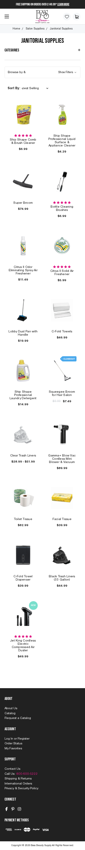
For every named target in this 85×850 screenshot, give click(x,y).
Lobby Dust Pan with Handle (22, 333)
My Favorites (13, 748)
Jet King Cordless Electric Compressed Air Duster (23, 645)
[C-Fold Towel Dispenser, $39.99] (23, 555)
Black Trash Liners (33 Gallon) (62, 578)
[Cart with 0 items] (76, 16)
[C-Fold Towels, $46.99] (62, 310)
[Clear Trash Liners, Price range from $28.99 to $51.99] (23, 434)
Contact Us (12, 769)
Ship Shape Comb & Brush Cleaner (23, 141)
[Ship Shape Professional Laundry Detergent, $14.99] (23, 370)
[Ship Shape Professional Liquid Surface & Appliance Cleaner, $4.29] (62, 114)
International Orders (18, 783)
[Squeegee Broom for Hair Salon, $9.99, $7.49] (62, 370)
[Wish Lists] (67, 16)
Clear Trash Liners (23, 455)
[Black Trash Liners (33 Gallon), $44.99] (62, 555)
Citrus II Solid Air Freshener (62, 273)
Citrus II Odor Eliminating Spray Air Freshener (23, 270)
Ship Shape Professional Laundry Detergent (23, 395)
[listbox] (36, 88)
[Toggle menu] (6, 18)
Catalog (10, 713)
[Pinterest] (13, 809)
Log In (9, 738)
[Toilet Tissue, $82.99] (23, 498)
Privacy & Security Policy (21, 788)
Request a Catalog (18, 718)
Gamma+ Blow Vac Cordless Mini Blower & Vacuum (62, 458)
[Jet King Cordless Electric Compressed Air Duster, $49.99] (23, 615)
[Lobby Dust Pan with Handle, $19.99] (23, 310)
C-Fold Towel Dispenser (23, 578)
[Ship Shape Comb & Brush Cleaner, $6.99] (23, 114)
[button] (42, 72)
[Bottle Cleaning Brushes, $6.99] (62, 181)
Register (23, 738)
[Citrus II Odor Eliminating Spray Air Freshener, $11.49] (23, 246)
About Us (11, 708)
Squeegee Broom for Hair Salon (62, 393)
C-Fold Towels (62, 331)
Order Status (13, 743)
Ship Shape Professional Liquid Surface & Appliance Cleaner (61, 141)
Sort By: (14, 88)
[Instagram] (19, 809)
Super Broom (23, 203)
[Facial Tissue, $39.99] (62, 498)
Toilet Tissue (23, 519)
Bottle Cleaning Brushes (62, 208)
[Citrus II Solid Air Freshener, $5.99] (62, 246)
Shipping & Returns (18, 778)
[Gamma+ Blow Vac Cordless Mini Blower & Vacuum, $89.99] (62, 434)
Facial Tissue (62, 519)
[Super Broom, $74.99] (23, 181)
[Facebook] (6, 809)
